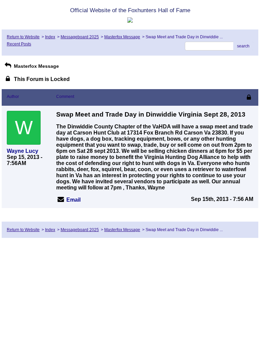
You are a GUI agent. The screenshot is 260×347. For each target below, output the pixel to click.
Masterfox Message (122, 37)
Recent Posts (19, 44)
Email (73, 200)
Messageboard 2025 (80, 37)
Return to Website (23, 37)
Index (50, 37)
